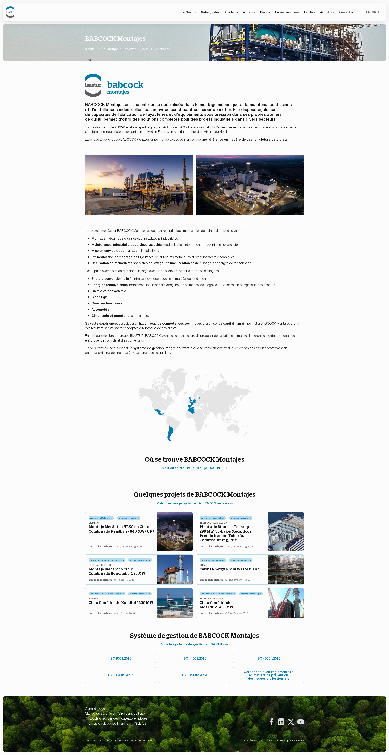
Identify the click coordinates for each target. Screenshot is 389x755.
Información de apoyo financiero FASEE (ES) (116, 723)
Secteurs (231, 12)
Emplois (309, 12)
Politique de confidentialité (113, 740)
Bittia (301, 740)
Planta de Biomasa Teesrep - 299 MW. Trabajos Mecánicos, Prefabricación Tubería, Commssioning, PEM (226, 533)
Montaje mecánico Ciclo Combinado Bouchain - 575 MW (117, 571)
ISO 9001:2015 (120, 658)
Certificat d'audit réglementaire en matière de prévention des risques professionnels (268, 675)
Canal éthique (95, 708)
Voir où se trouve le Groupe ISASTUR (193, 468)
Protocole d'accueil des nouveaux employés (116, 718)
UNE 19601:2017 (120, 674)
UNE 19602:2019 (194, 674)
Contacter (346, 12)
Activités (249, 12)
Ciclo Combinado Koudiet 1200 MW (121, 602)
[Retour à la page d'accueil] (10, 12)
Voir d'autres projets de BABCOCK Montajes (192, 503)
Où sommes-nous (287, 12)
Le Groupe (110, 49)
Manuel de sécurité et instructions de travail (115, 713)
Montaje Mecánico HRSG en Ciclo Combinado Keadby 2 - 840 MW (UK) (121, 529)
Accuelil (91, 48)
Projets (265, 12)
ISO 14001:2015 (194, 658)
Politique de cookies (141, 740)
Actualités (327, 12)
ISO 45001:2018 (268, 658)
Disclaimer (90, 740)
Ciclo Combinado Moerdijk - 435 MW (216, 604)
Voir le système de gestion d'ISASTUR (192, 644)
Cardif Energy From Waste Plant (229, 569)
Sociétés (129, 49)
